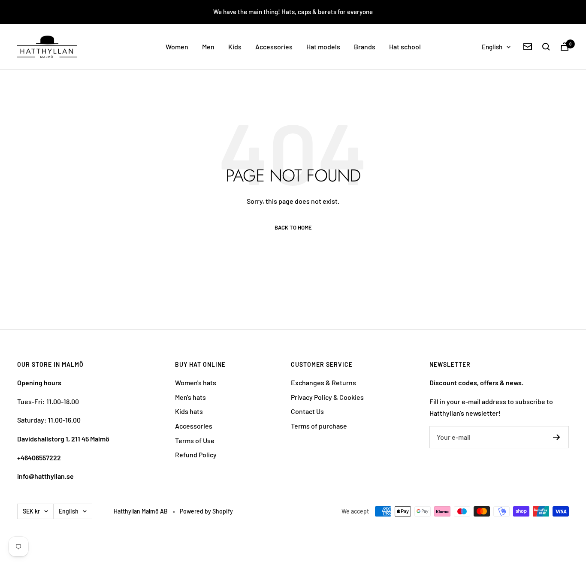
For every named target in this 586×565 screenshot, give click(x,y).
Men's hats (190, 397)
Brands (364, 46)
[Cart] (564, 46)
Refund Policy (196, 454)
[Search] (546, 47)
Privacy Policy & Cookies (327, 397)
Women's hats (195, 382)
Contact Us (307, 411)
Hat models (323, 46)
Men (208, 46)
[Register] (556, 437)
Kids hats (189, 411)
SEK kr (31, 511)
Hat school (405, 46)
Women (177, 46)
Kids (235, 46)
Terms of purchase (319, 426)
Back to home (293, 227)
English (492, 47)
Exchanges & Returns (323, 382)
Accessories (274, 46)
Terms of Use (194, 440)
